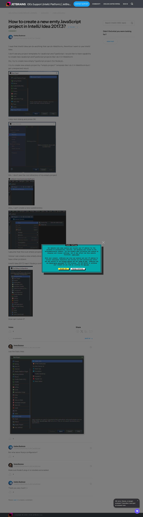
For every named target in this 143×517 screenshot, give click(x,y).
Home (16, 4)
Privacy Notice (67, 261)
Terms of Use (83, 261)
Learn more (75, 255)
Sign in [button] (125, 4)
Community (96, 4)
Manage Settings (77, 269)
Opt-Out (86, 265)
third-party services (56, 263)
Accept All (63, 269)
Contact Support (81, 4)
